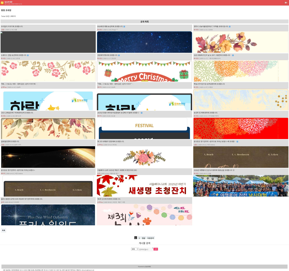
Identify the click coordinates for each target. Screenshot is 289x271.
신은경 (210, 30)
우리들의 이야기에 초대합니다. (12, 26)
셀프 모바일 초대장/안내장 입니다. (13, 3)
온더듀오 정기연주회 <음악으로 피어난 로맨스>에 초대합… (215, 141)
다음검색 (150, 238)
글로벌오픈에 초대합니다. (10, 141)
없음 (209, 173)
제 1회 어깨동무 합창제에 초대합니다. (110, 141)
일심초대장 (148, 266)
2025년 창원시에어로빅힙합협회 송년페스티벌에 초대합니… (119, 112)
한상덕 (114, 58)
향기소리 (18, 116)
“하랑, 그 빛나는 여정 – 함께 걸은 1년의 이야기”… (115, 84)
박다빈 (115, 145)
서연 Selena (211, 145)
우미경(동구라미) (213, 116)
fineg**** (115, 30)
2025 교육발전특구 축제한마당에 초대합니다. (17, 112)
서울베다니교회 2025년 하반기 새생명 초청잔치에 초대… (117, 170)
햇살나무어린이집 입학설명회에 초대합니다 (209, 84)
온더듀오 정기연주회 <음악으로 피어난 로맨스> (18, 170)
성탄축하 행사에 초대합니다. (107, 55)
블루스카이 (17, 145)
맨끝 (143, 238)
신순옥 (18, 87)
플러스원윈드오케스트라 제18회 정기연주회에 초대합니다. (22, 199)
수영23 (210, 87)
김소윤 (113, 116)
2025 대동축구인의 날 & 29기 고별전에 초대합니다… (213, 55)
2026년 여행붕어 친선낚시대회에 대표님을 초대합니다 (214, 170)
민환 (15, 30)
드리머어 (16, 202)
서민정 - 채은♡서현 (119, 202)
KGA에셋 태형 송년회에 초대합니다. (110, 26)
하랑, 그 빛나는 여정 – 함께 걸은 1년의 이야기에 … (19, 84)
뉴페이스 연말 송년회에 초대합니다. (14, 55)
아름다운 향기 (114, 173)
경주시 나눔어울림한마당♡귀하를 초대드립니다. (211, 26)
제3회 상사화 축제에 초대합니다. (109, 199)
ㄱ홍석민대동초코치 (214, 58)
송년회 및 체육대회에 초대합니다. (206, 112)
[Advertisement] (144, 258)
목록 (3, 230)
